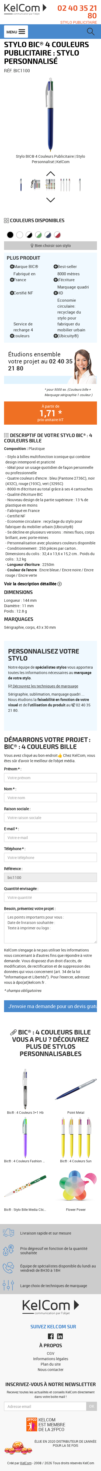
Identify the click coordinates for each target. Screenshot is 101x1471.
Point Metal (75, 1112)
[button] (50, 173)
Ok (91, 1406)
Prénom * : (13, 768)
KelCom (26, 1463)
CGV (50, 1353)
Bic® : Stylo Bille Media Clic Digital (29, 1209)
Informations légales (50, 1358)
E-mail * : (11, 828)
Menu (12, 32)
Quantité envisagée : (21, 888)
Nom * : (10, 788)
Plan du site (51, 1364)
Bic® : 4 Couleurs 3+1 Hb (25, 1112)
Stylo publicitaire (78, 22)
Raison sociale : (17, 808)
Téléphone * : (15, 848)
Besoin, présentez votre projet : (30, 908)
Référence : (13, 868)
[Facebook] (51, 1336)
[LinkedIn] (60, 1336)
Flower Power (76, 1209)
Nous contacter (51, 1369)
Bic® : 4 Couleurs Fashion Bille (26, 1161)
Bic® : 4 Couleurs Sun (76, 1161)
